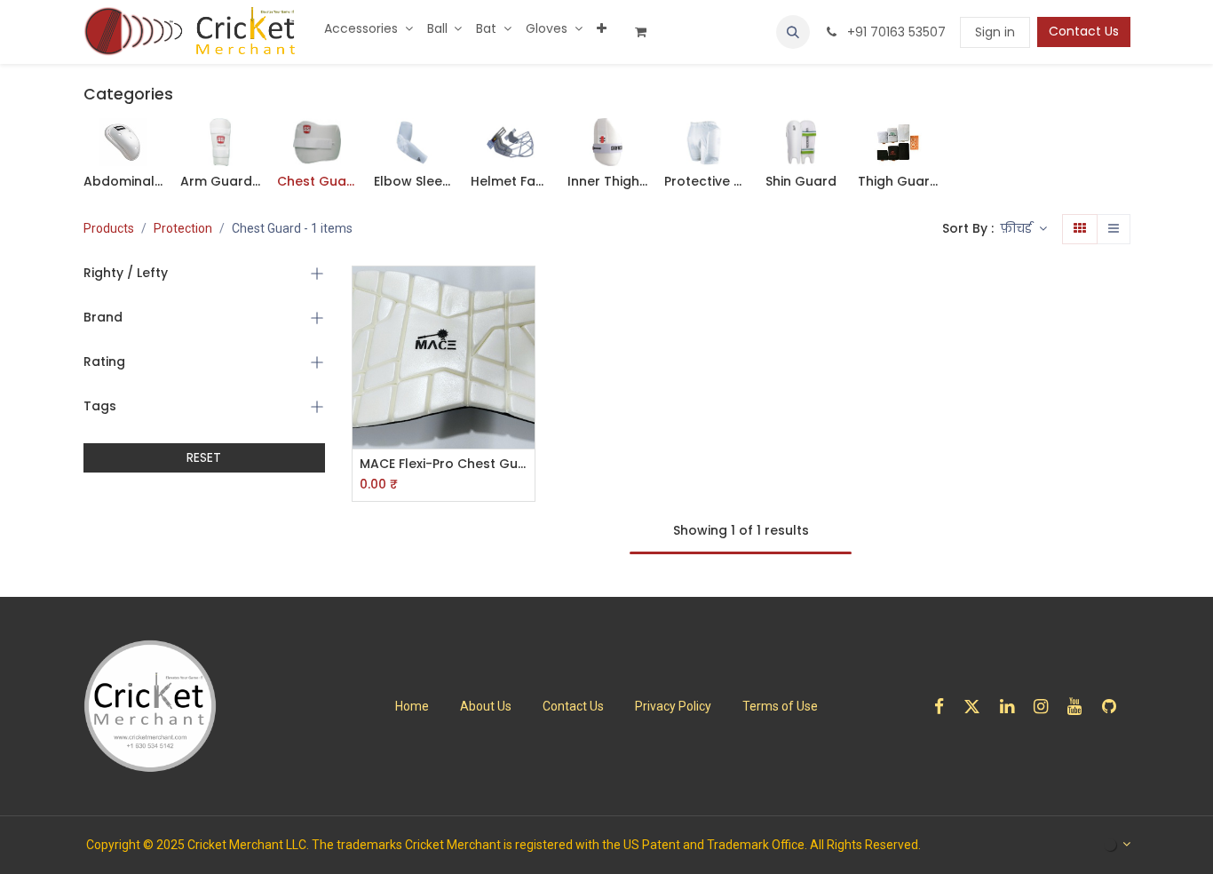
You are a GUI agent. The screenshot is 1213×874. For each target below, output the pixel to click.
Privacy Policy (673, 706)
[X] (977, 706)
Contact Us (1084, 31)
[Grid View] (1080, 229)
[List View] (1113, 229)
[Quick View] (523, 295)
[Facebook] (944, 706)
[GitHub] (1115, 706)
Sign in (995, 32)
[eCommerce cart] (647, 32)
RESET (203, 457)
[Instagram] (1046, 706)
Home (412, 706)
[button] (793, 32)
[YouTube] (1080, 706)
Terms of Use (780, 706)
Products (108, 228)
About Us (485, 706)
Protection (183, 228)
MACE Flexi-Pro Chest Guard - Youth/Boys (443, 464)
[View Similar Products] (523, 415)
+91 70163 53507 (895, 32)
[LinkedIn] (1013, 706)
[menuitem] (368, 28)
